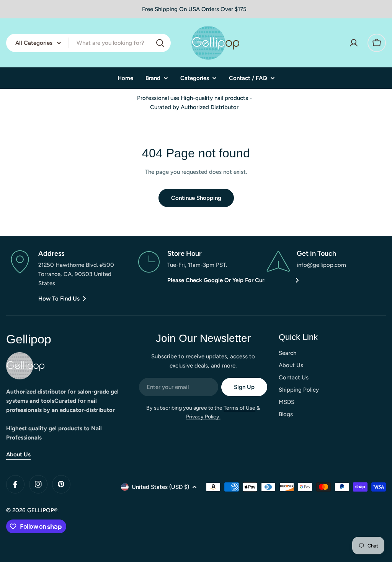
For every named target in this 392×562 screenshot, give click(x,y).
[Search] (160, 42)
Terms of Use (239, 408)
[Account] (353, 42)
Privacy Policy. (203, 416)
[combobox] (88, 43)
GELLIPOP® (42, 510)
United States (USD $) (160, 487)
